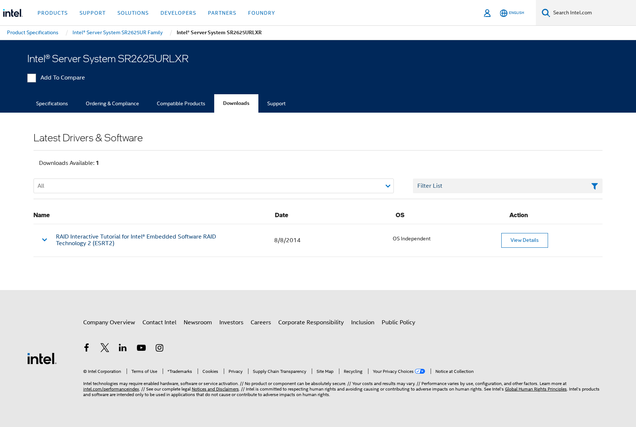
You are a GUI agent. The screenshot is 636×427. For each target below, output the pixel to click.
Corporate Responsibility (311, 322)
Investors (231, 322)
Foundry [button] (261, 13)
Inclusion (362, 322)
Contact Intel (159, 322)
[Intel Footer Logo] (42, 358)
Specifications (52, 103)
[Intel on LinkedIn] (123, 349)
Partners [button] (222, 13)
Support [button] (93, 13)
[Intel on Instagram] (159, 349)
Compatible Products (181, 103)
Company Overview (109, 322)
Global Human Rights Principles (536, 389)
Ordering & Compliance (112, 103)
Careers (261, 322)
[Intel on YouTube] (141, 349)
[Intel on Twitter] (105, 349)
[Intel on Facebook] (86, 349)
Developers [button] (178, 13)
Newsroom (198, 322)
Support (276, 103)
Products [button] (53, 13)
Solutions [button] (133, 13)
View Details (524, 240)
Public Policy (398, 322)
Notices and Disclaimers (215, 389)
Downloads (236, 103)
